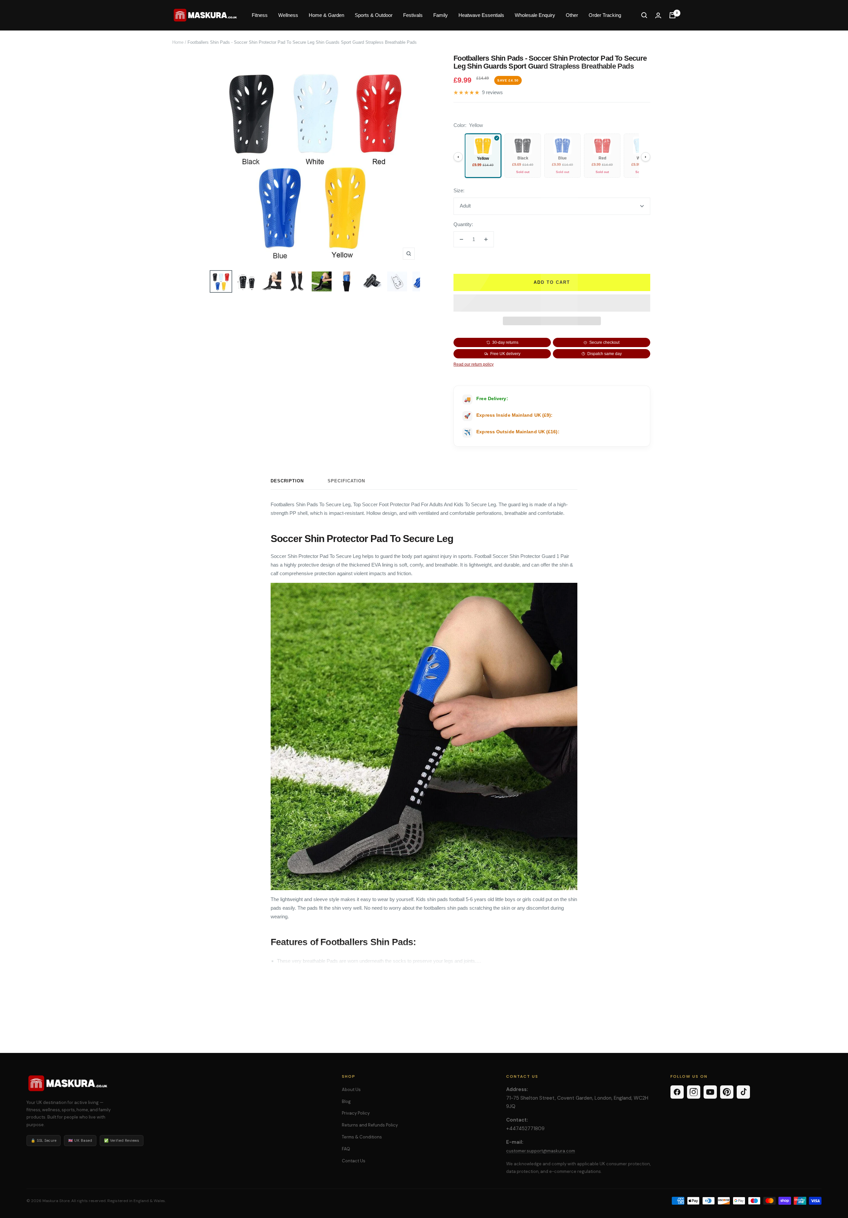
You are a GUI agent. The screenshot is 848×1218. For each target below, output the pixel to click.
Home (178, 42)
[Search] (644, 15)
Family (440, 15)
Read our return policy (473, 364)
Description (287, 480)
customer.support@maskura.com (540, 1151)
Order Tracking (605, 15)
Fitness (260, 15)
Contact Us (353, 1161)
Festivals (413, 15)
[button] (551, 303)
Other (572, 15)
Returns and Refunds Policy (370, 1125)
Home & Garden (326, 15)
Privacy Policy (356, 1113)
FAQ (346, 1149)
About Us (351, 1089)
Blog (346, 1101)
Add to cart (552, 282)
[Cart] (672, 15)
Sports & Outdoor (374, 15)
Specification (346, 480)
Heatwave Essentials (481, 15)
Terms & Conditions (362, 1137)
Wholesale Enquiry (535, 15)
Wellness (288, 15)
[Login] (658, 15)
